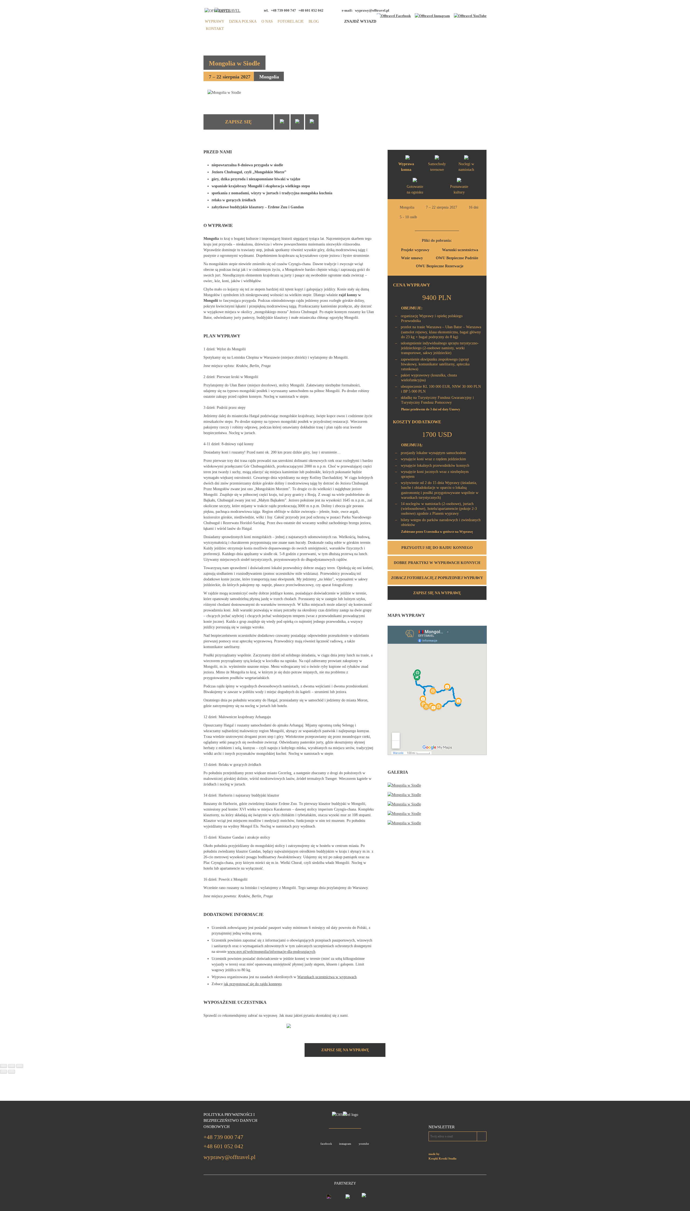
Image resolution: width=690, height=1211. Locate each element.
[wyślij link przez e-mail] (312, 122)
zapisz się (238, 121)
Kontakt (215, 29)
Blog (314, 21)
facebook (326, 1143)
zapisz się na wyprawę (437, 593)
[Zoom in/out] (19, 1066)
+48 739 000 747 (223, 1137)
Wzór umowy (412, 258)
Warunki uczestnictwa (460, 250)
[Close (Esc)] (3, 1066)
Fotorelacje (291, 21)
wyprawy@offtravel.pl (372, 10)
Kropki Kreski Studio (443, 1158)
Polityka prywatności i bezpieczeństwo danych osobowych (230, 1120)
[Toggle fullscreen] (11, 1066)
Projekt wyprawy (415, 250)
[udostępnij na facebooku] (281, 122)
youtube (364, 1143)
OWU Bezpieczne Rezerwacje (439, 266)
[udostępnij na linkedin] (297, 122)
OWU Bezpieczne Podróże (457, 258)
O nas (267, 21)
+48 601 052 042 (223, 1146)
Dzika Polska (243, 21)
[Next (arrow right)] (11, 1072)
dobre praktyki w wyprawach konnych (437, 563)
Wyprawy (214, 21)
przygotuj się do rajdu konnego (437, 548)
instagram (345, 1143)
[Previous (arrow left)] (3, 1072)
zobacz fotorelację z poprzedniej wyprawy (437, 578)
